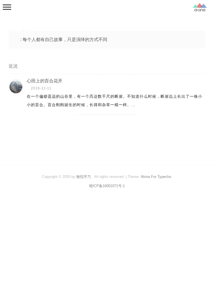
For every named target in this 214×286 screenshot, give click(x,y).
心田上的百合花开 (44, 80)
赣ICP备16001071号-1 (107, 186)
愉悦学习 (83, 177)
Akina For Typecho (156, 177)
